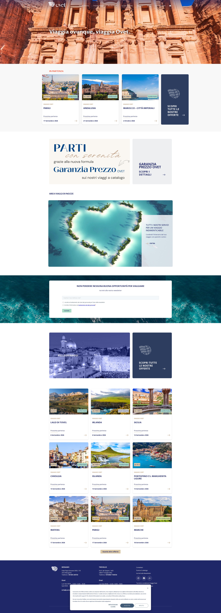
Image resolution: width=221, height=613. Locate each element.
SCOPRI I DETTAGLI (145, 173)
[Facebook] (144, 578)
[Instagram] (138, 578)
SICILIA (137, 422)
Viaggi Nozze (84, 6)
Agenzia (140, 6)
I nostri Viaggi (98, 6)
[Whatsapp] (149, 578)
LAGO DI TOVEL (59, 422)
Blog (149, 6)
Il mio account (160, 6)
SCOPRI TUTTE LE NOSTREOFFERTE (173, 110)
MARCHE (139, 530)
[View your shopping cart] (170, 5)
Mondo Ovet (112, 6)
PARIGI (95, 530)
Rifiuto (141, 605)
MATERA (55, 530)
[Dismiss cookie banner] (147, 588)
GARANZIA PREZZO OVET (150, 165)
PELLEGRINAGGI (68, 355)
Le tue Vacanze (127, 6)
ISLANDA (97, 476)
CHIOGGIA (56, 476)
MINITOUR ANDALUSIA (135, 108)
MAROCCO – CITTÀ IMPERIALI (99, 108)
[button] (43, 99)
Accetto (127, 605)
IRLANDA (97, 422)
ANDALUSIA (49, 108)
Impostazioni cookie (113, 605)
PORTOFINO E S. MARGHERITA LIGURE (150, 477)
